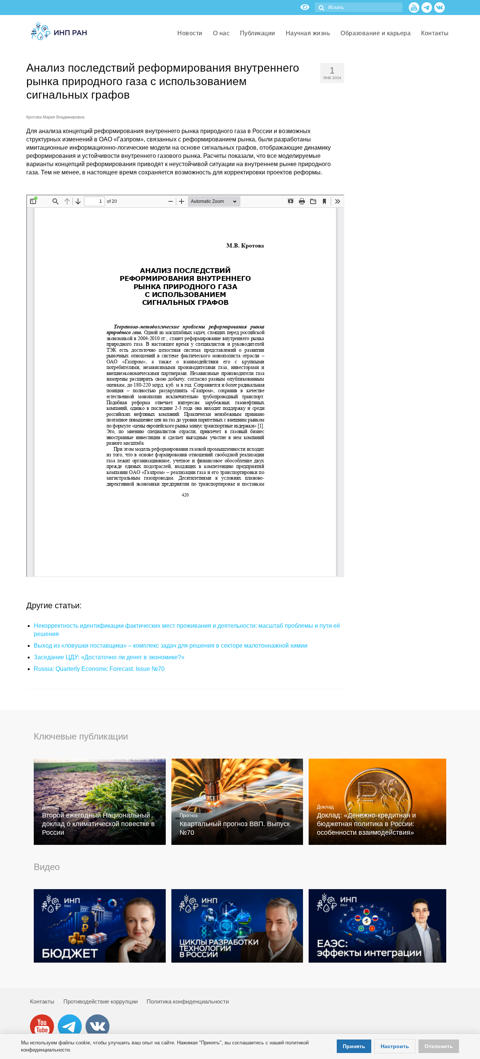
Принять (354, 1046)
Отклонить (438, 1046)
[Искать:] (358, 7)
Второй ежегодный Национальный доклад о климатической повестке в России (98, 824)
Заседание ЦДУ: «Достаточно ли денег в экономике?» (109, 657)
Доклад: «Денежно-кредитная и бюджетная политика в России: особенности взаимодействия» (366, 824)
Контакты (42, 1001)
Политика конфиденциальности (188, 1001)
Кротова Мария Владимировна (55, 117)
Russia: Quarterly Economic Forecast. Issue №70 (99, 669)
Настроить (395, 1046)
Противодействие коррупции (100, 1001)
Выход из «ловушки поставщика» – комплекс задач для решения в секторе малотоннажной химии (171, 645)
